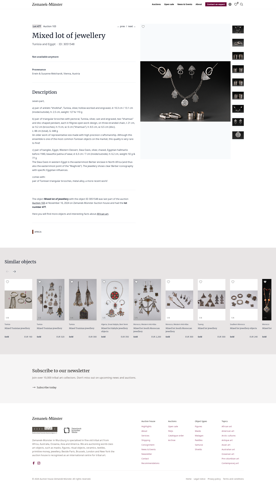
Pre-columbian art (230, 458)
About (199, 4)
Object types (201, 421)
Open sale (169, 4)
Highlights (146, 426)
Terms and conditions (233, 478)
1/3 (39, 317)
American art (228, 431)
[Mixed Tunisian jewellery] (18, 299)
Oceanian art (228, 454)
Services (145, 435)
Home (188, 478)
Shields (198, 449)
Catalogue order (176, 435)
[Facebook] (33, 463)
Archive (171, 440)
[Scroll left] (14, 271)
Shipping (145, 440)
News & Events (184, 4)
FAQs (170, 431)
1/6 (71, 317)
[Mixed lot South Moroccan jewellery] (147, 299)
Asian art (226, 444)
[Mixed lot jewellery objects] (244, 299)
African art (102, 213)
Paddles (199, 440)
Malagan (199, 435)
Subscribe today (46, 387)
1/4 (7, 317)
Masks (198, 431)
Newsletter (146, 454)
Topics (225, 421)
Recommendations (150, 463)
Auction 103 (49, 26)
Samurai (199, 444)
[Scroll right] (7, 271)
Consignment (147, 444)
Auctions (156, 4)
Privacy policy (214, 478)
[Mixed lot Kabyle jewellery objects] (115, 299)
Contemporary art (230, 463)
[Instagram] (38, 463)
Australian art (228, 449)
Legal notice (199, 478)
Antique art (227, 440)
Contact (145, 458)
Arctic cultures (229, 435)
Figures (198, 426)
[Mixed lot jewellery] (211, 299)
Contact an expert (216, 4)
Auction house (148, 421)
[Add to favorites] (143, 26)
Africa (37, 231)
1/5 (103, 317)
